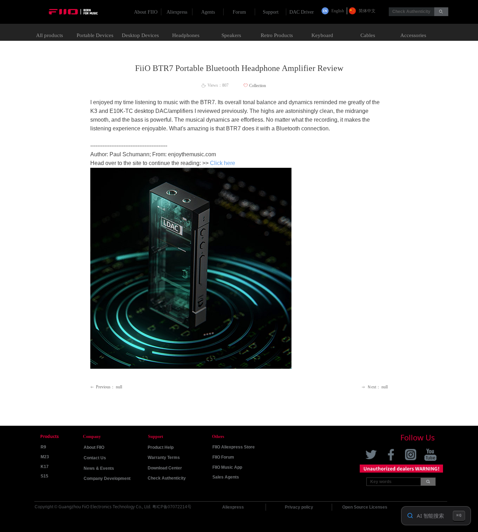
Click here (222, 163)
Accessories (413, 35)
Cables (367, 35)
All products (49, 35)
